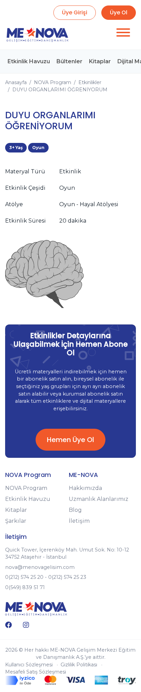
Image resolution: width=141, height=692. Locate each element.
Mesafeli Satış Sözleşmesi (35, 672)
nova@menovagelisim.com (40, 567)
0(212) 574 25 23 (67, 577)
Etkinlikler (89, 82)
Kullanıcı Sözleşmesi (29, 665)
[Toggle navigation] (123, 33)
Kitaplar (100, 61)
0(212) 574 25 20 (24, 577)
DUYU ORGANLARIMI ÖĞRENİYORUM (59, 89)
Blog (75, 510)
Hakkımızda (85, 488)
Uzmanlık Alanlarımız (98, 499)
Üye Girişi (74, 12)
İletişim (79, 521)
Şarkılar (15, 521)
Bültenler (69, 61)
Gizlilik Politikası (79, 665)
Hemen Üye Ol (70, 439)
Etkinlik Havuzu (29, 61)
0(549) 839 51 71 (25, 587)
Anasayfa (16, 82)
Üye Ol (118, 12)
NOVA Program (52, 82)
